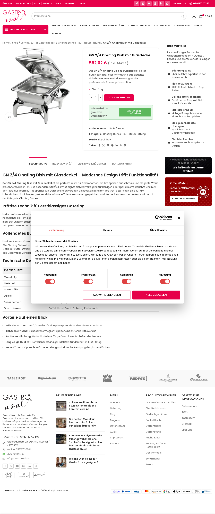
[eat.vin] (39, 475)
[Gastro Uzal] (17, 401)
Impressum (117, 437)
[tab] (38, 162)
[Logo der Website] (15, 15)
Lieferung (115, 408)
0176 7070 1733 (15, 454)
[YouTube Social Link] (149, 3)
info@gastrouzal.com (19, 458)
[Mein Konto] (194, 16)
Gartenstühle (153, 432)
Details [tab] (107, 230)
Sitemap (187, 424)
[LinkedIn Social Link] (161, 3)
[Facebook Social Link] (136, 3)
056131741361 (201, 3)
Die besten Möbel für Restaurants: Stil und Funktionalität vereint (82, 422)
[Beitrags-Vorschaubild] (61, 406)
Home (6, 42)
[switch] (88, 281)
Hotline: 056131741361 (19, 449)
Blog (112, 414)
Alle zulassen (156, 295)
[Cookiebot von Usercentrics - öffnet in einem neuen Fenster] (157, 217)
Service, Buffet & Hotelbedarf (38, 42)
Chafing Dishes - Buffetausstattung (79, 42)
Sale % (149, 464)
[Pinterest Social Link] (155, 3)
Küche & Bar (153, 437)
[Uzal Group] (8, 475)
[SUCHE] (182, 16)
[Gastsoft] (24, 475)
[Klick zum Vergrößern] (9, 116)
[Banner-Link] (188, 165)
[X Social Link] (103, 145)
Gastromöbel (153, 452)
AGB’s (113, 432)
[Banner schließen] (179, 217)
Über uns (115, 402)
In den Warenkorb (119, 97)
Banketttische (154, 420)
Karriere (114, 443)
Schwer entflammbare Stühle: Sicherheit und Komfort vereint (83, 406)
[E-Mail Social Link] (108, 145)
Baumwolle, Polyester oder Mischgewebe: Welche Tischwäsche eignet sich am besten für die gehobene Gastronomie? (86, 442)
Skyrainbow (104, 139)
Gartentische (153, 426)
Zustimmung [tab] (56, 230)
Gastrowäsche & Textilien (161, 402)
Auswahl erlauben (107, 295)
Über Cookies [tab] (158, 230)
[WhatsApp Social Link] (167, 3)
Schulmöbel (153, 458)
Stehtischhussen (156, 408)
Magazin (115, 420)
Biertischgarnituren (157, 414)
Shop (15, 42)
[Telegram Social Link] (125, 145)
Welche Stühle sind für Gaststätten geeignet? (83, 460)
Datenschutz (117, 426)
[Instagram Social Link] (142, 3)
